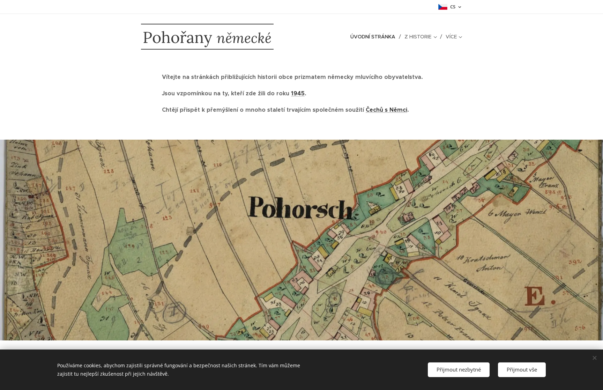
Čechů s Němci (386, 109)
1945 (298, 93)
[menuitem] (375, 36)
